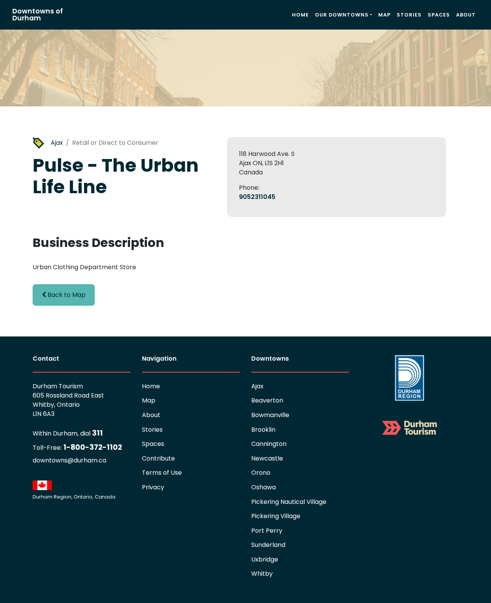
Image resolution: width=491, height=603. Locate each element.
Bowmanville (270, 415)
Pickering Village (275, 516)
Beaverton (267, 400)
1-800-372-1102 (77, 447)
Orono (260, 472)
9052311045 (257, 196)
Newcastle (267, 458)
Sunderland (268, 544)
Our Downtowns (342, 15)
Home (300, 15)
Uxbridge (264, 559)
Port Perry (266, 530)
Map (384, 15)
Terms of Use (162, 472)
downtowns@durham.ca (69, 460)
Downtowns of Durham (37, 15)
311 (68, 433)
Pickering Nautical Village (288, 501)
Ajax (57, 142)
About (466, 15)
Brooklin (263, 429)
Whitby (262, 573)
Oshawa (263, 487)
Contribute (158, 458)
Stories (409, 15)
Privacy (153, 487)
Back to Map (66, 294)
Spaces (439, 15)
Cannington (269, 443)
